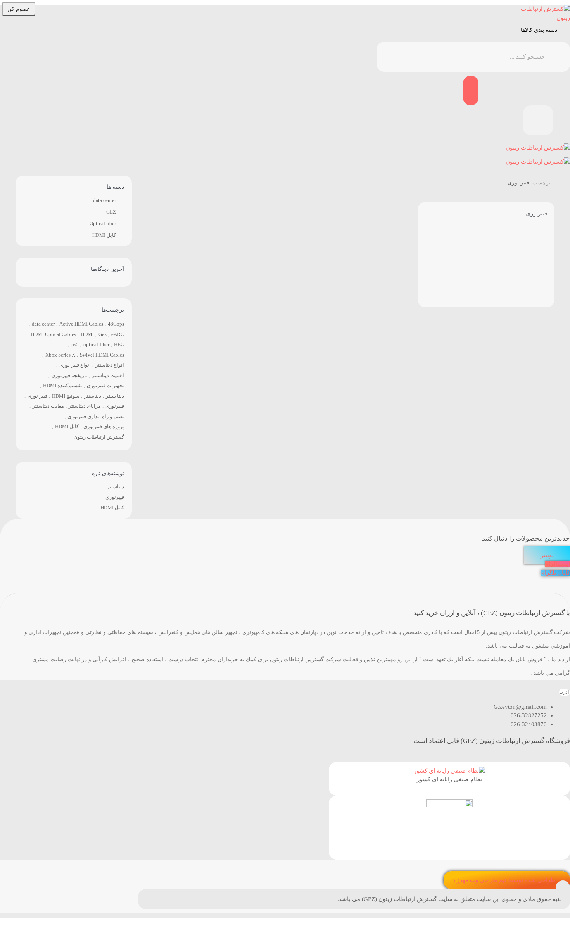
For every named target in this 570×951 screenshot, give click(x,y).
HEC (119, 344)
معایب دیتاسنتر (48, 406)
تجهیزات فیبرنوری (105, 385)
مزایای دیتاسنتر (85, 406)
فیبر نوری (37, 396)
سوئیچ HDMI (65, 396)
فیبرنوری (537, 213)
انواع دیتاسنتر (109, 365)
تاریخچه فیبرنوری (69, 375)
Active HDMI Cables (81, 324)
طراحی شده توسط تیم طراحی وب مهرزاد (504, 880)
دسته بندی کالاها (539, 30)
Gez (102, 334)
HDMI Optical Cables (53, 334)
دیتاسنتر (92, 396)
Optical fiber (103, 223)
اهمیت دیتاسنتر (108, 375)
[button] (563, 890)
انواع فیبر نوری (75, 365)
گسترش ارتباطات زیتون (99, 437)
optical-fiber (96, 344)
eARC (117, 334)
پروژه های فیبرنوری (103, 426)
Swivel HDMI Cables (102, 355)
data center (104, 200)
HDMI (87, 334)
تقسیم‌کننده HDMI (62, 385)
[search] (383, 57)
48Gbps (116, 324)
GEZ (111, 212)
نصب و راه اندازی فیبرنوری (95, 416)
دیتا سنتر (115, 396)
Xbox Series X (60, 355)
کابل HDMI (104, 235)
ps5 (75, 344)
